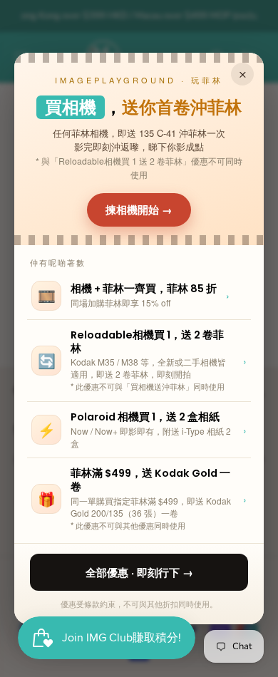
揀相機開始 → (139, 209)
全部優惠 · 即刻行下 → (139, 572)
